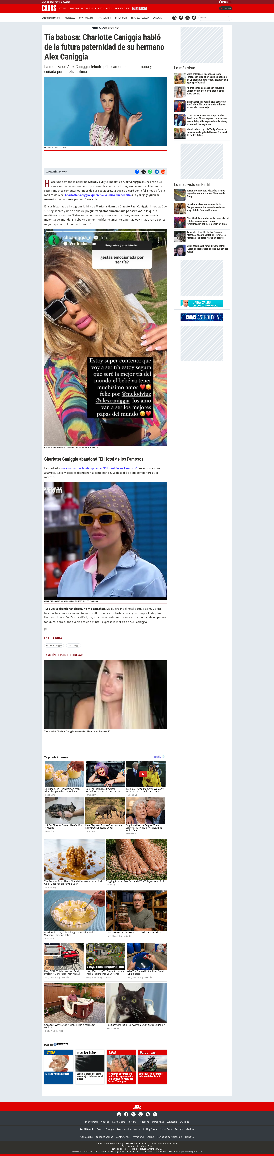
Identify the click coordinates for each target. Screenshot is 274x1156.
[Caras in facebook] (181, 18)
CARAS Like (139, 8)
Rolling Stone (150, 1129)
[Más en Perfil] (61, 1045)
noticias (58, 1053)
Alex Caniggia (73, 645)
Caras (99, 1129)
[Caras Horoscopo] (202, 319)
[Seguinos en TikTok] (194, 18)
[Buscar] (229, 17)
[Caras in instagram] (174, 18)
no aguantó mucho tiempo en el (99, 468)
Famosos (74, 8)
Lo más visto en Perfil (192, 184)
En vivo (227, 8)
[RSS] (148, 1114)
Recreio (179, 1129)
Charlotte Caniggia (54, 645)
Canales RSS (86, 1136)
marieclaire (89, 1053)
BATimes (184, 1121)
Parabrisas (158, 1121)
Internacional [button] (121, 8)
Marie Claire (118, 1121)
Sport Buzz (166, 1129)
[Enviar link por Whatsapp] (150, 172)
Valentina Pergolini (51, 18)
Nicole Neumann (104, 18)
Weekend (144, 1121)
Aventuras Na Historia (128, 1129)
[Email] (163, 172)
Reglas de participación (169, 1136)
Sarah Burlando (86, 18)
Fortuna (132, 1121)
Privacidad (138, 1136)
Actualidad (87, 8)
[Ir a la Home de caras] (49, 10)
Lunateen (172, 1121)
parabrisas (152, 1053)
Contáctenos (123, 1136)
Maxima (190, 1129)
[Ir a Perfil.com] (225, 2)
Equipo (150, 1136)
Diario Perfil (91, 1121)
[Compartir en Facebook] (137, 172)
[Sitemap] (155, 1114)
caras (121, 1053)
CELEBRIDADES (98, 28)
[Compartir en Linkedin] (157, 172)
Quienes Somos (104, 1136)
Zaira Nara (158, 18)
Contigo (109, 1129)
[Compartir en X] (143, 172)
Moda (109, 8)
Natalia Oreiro (121, 18)
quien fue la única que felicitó (110, 195)
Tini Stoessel (69, 18)
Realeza (99, 8)
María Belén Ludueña (140, 18)
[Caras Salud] (202, 306)
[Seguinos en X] (187, 18)
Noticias (63, 8)
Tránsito (189, 1136)
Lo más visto (184, 67)
